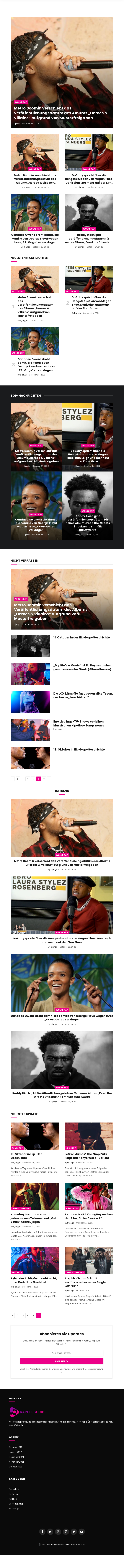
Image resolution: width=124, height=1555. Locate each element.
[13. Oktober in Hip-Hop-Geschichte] (30, 758)
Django (17, 123)
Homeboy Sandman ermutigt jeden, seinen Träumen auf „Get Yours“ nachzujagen (33, 1218)
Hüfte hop (72, 1208)
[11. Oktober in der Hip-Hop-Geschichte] (30, 646)
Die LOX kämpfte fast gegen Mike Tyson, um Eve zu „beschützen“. (83, 695)
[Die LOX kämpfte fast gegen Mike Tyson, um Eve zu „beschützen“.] (30, 702)
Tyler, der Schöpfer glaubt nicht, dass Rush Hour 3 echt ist (34, 1280)
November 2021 (16, 1461)
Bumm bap (17, 1148)
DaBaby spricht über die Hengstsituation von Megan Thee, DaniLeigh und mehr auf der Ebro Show (89, 178)
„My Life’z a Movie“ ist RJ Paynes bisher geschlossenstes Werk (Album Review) (82, 667)
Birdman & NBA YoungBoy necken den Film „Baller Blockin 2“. (89, 1216)
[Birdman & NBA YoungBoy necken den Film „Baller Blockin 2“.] (89, 1196)
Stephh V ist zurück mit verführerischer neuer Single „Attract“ (85, 1282)
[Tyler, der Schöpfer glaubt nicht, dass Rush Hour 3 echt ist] (35, 1260)
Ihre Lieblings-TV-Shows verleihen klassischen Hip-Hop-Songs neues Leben (78, 725)
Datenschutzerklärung (93, 1369)
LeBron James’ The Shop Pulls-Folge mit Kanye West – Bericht (87, 1156)
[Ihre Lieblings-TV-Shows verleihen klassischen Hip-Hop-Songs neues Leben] (30, 730)
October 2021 (15, 1466)
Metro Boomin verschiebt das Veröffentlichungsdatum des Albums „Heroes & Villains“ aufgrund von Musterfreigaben (61, 113)
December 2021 (16, 1457)
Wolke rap (21, 102)
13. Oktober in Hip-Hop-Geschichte (79, 750)
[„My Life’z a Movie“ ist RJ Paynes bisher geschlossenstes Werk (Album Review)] (30, 674)
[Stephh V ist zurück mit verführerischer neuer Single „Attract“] (89, 1260)
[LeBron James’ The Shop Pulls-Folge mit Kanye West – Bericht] (89, 1136)
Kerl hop (71, 1148)
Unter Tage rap (20, 1208)
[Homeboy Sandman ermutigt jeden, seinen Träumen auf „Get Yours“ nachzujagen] (35, 1196)
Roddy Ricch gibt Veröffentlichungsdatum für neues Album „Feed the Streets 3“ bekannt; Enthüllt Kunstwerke (89, 238)
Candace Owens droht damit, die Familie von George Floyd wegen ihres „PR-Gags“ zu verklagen (35, 238)
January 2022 (15, 1452)
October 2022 (15, 1447)
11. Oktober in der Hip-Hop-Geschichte (81, 638)
